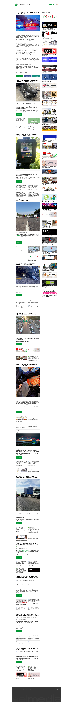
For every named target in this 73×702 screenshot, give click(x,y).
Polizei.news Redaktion (23, 232)
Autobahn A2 (34, 9)
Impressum (17, 689)
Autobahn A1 (29, 9)
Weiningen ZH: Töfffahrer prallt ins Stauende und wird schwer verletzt (27, 199)
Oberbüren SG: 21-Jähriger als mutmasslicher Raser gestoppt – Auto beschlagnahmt (27, 81)
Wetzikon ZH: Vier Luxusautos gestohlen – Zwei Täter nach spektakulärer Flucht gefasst (27, 615)
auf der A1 (18, 235)
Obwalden (33, 407)
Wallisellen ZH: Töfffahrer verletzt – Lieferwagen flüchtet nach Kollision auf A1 (26, 314)
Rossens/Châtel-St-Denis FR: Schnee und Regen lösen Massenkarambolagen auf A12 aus (27, 577)
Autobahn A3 (39, 9)
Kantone (24, 9)
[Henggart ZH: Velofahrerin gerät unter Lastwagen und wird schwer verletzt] (28, 275)
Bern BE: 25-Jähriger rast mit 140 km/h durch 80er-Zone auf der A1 (27, 649)
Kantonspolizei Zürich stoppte (23, 550)
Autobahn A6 (54, 9)
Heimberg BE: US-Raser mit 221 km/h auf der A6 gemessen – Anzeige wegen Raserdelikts (27, 431)
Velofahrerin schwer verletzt (23, 289)
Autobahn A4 (44, 9)
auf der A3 (25, 551)
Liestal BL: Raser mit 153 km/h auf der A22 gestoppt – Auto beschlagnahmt (26, 135)
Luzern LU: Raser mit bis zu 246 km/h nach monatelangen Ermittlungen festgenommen (27, 365)
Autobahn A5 (49, 9)
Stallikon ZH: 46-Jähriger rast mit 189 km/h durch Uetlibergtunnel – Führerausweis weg (27, 544)
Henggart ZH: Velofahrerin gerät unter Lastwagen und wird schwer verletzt (25, 264)
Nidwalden (18, 409)
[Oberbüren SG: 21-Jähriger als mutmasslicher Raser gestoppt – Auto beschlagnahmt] (28, 92)
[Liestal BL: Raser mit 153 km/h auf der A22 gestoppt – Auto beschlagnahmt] (28, 153)
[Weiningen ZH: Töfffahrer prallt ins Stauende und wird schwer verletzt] (28, 216)
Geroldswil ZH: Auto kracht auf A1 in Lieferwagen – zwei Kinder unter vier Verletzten (27, 477)
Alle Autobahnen (20, 9)
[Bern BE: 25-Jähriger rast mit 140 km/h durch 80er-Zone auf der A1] (28, 651)
